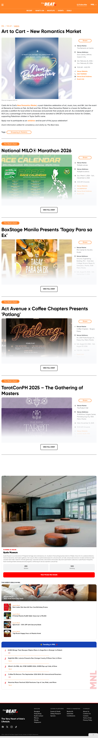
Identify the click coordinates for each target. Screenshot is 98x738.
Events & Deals (55, 711)
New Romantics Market (27, 105)
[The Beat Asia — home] (10, 711)
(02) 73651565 (82, 74)
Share (85, 40)
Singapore (37, 722)
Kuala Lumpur (38, 716)
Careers (85, 716)
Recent (29, 11)
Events (61, 11)
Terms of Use (87, 718)
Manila (36, 720)
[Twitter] (7, 727)
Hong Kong (37, 713)
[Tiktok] (16, 727)
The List (9, 26)
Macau (36, 718)
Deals (69, 11)
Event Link (80, 79)
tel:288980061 (82, 188)
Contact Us (87, 713)
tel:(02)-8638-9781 (83, 434)
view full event (49, 210)
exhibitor (32, 121)
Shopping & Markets (19, 132)
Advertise (70, 713)
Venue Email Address (84, 76)
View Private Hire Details (49, 575)
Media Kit (70, 711)
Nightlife (51, 11)
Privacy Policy (87, 720)
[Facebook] (2, 727)
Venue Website (82, 71)
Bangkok (37, 711)
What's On (39, 11)
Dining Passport (55, 713)
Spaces (53, 716)
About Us (86, 711)
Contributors (71, 716)
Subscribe (83, 5)
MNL (92, 5)
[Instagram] (11, 727)
